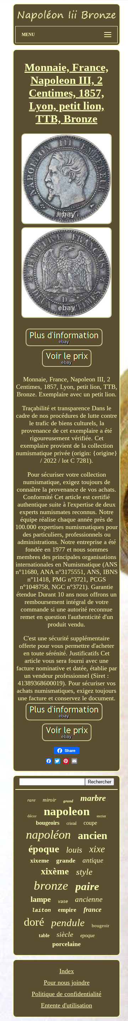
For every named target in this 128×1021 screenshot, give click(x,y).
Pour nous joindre (67, 982)
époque (43, 848)
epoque (87, 935)
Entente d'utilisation (66, 1005)
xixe (97, 849)
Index (66, 971)
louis (74, 849)
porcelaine (66, 944)
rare (31, 800)
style (84, 872)
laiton (41, 911)
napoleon (67, 811)
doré (34, 921)
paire (87, 886)
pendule (68, 922)
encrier (101, 816)
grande (65, 860)
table (44, 935)
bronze (51, 886)
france (92, 909)
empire (67, 909)
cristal (71, 823)
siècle (65, 934)
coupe (90, 823)
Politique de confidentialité (66, 993)
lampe (41, 899)
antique (92, 860)
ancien (92, 835)
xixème (55, 871)
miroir (49, 800)
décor (32, 816)
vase (63, 901)
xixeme (39, 860)
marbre (93, 798)
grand (68, 801)
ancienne (88, 899)
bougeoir (100, 925)
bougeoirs (47, 823)
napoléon (48, 834)
